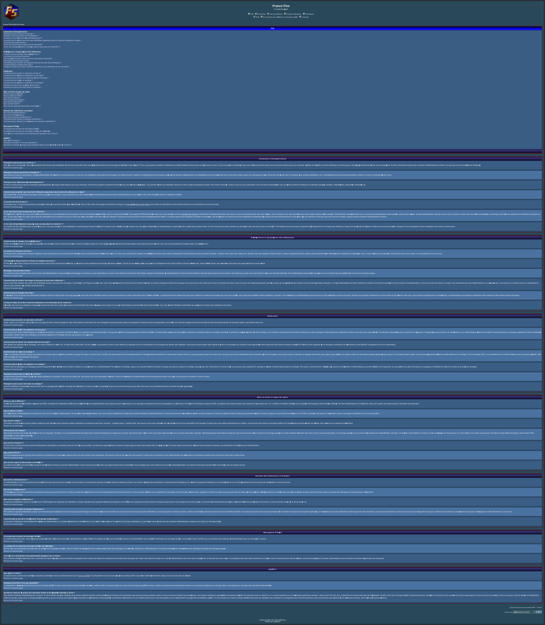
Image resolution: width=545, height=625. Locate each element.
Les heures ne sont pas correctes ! (17, 56)
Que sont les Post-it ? (12, 104)
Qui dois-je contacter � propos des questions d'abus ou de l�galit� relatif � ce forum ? (38, 145)
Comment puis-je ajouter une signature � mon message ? (26, 78)
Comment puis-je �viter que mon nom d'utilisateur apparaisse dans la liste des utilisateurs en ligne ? (42, 40)
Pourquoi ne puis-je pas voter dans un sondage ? (23, 87)
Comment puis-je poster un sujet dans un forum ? (22, 73)
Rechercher (261, 14)
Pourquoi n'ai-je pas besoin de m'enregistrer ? (21, 36)
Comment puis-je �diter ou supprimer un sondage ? (24, 83)
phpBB (268, 620)
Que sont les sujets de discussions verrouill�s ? (22, 106)
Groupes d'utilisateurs (293, 14)
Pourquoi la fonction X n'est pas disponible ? (21, 143)
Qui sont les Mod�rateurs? (14, 115)
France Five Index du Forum (13, 24)
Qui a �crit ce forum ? (12, 141)
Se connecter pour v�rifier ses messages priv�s (280, 17)
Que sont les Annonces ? (13, 102)
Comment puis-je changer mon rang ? (18, 65)
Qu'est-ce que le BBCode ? (14, 94)
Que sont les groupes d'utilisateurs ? (18, 117)
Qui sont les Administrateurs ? (15, 113)
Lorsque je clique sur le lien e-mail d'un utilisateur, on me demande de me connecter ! (36, 67)
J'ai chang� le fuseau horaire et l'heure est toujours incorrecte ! (28, 59)
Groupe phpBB (84, 576)
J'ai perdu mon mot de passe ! (15, 43)
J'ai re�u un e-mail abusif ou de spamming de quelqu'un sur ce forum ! (31, 134)
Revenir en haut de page (13, 168)
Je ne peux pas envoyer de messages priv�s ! (21, 129)
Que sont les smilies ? (12, 98)
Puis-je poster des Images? (14, 100)
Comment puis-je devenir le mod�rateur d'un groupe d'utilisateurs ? (30, 121)
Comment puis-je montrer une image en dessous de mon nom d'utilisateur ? (33, 63)
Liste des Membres (276, 14)
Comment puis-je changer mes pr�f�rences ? (22, 54)
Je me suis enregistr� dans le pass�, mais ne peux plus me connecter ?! (32, 47)
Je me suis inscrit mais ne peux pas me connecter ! (23, 45)
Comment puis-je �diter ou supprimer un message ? (24, 76)
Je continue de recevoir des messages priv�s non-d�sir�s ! (27, 131)
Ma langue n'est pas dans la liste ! (17, 61)
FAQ (251, 14)
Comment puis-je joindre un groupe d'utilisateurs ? (23, 119)
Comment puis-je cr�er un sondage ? (18, 80)
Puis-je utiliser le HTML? (13, 96)
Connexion (305, 17)
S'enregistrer (309, 14)
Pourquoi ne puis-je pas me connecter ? (19, 34)
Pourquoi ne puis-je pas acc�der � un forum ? (22, 85)
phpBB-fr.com (276, 621)
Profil (257, 17)
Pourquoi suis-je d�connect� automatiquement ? (23, 38)
